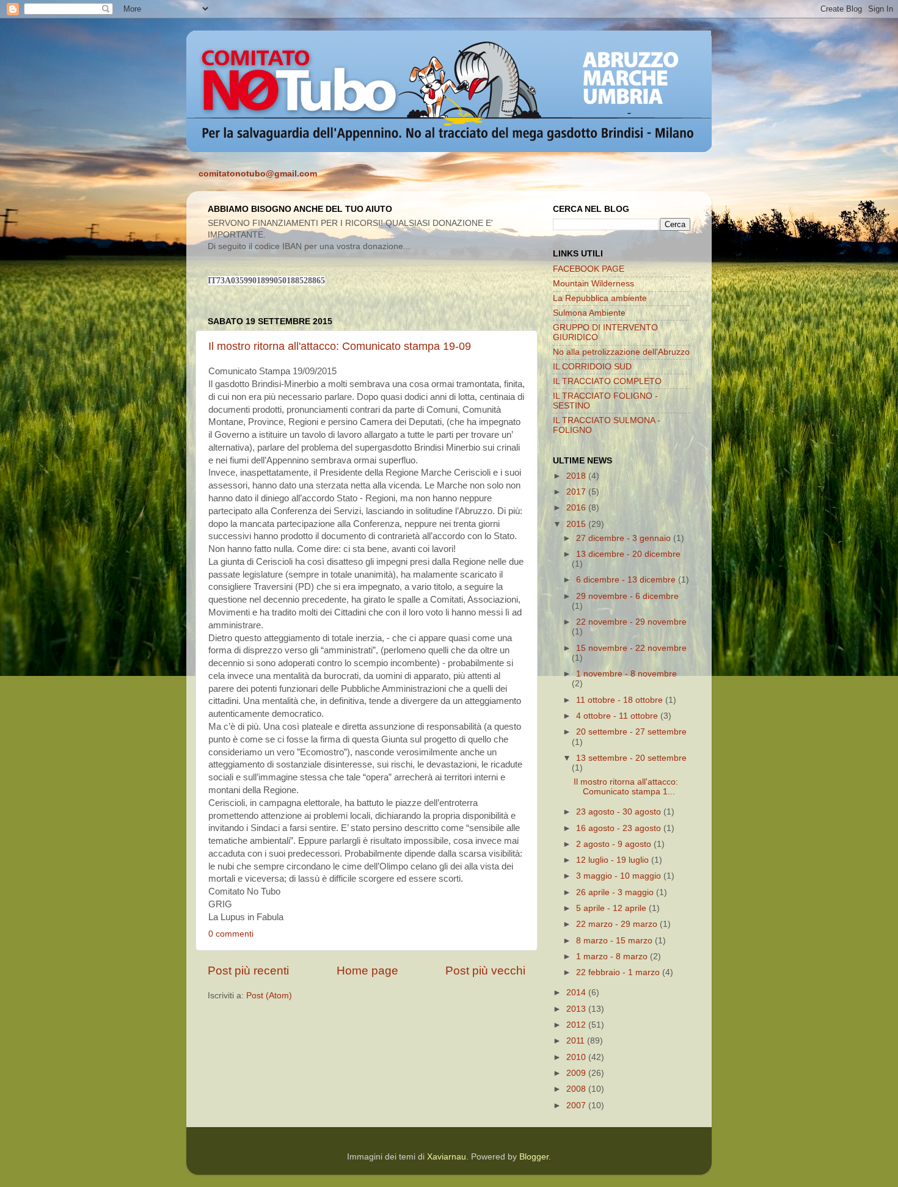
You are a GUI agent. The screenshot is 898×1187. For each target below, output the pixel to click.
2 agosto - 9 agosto (615, 844)
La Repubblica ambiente (600, 298)
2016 (577, 507)
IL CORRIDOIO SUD (592, 366)
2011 (576, 1040)
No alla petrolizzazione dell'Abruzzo (621, 352)
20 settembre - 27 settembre (631, 731)
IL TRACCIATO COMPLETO (607, 381)
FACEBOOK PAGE (588, 269)
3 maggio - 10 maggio (619, 875)
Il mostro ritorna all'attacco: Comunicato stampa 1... (626, 786)
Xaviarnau (446, 1156)
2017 (577, 491)
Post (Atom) (269, 995)
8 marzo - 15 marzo (615, 940)
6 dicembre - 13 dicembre (627, 579)
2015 (577, 524)
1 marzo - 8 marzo (613, 956)
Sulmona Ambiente (589, 313)
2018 (577, 476)
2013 (577, 1009)
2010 (577, 1057)
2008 (577, 1089)
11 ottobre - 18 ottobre (620, 700)
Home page (367, 970)
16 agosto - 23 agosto (619, 828)
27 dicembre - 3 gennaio (624, 538)
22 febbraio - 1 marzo (619, 972)
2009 (577, 1073)
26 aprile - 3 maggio (616, 892)
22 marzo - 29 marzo (618, 924)
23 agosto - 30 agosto (619, 811)
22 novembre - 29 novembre (631, 621)
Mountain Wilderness (593, 283)
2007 (577, 1105)
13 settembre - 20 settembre (631, 758)
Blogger (534, 1156)
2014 (577, 992)
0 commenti (231, 933)
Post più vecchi (485, 970)
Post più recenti (248, 970)
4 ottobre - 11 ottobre (618, 716)
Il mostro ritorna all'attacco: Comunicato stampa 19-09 (339, 346)
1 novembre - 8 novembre (626, 673)
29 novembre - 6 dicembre (627, 596)
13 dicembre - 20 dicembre (628, 554)
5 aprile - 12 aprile (612, 908)
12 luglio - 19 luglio (613, 860)
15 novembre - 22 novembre (631, 648)
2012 (577, 1024)
